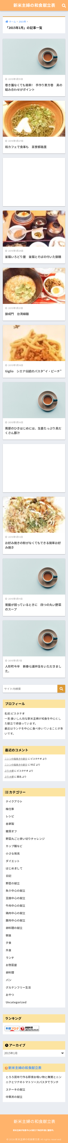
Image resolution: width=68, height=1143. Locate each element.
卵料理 (10, 972)
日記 (8, 876)
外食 (8, 950)
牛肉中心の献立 (15, 906)
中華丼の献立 (14, 1097)
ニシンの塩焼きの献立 (16, 758)
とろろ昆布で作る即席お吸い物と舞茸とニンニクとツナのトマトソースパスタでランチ (34, 1079)
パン (9, 980)
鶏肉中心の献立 (15, 913)
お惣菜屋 (11, 965)
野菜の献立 (13, 883)
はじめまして (14, 868)
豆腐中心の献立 (15, 898)
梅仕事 (10, 809)
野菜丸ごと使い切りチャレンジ (25, 839)
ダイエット (13, 861)
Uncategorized (16, 1002)
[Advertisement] (34, 182)
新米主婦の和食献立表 (34, 5)
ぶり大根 (9, 770)
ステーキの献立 (15, 1089)
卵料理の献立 (14, 928)
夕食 (8, 943)
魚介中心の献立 (15, 891)
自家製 (10, 824)
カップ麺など (14, 846)
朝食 (8, 935)
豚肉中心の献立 (15, 920)
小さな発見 (13, 853)
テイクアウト (14, 801)
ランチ (10, 958)
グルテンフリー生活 (18, 987)
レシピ (10, 816)
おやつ (10, 995)
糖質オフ (11, 831)
